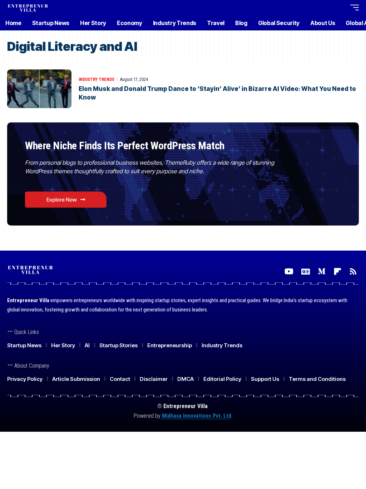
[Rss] (353, 271)
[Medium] (321, 271)
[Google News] (306, 271)
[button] (326, 7)
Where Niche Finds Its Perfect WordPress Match (124, 145)
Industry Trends (96, 79)
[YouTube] (289, 271)
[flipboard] (337, 271)
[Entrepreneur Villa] (28, 7)
